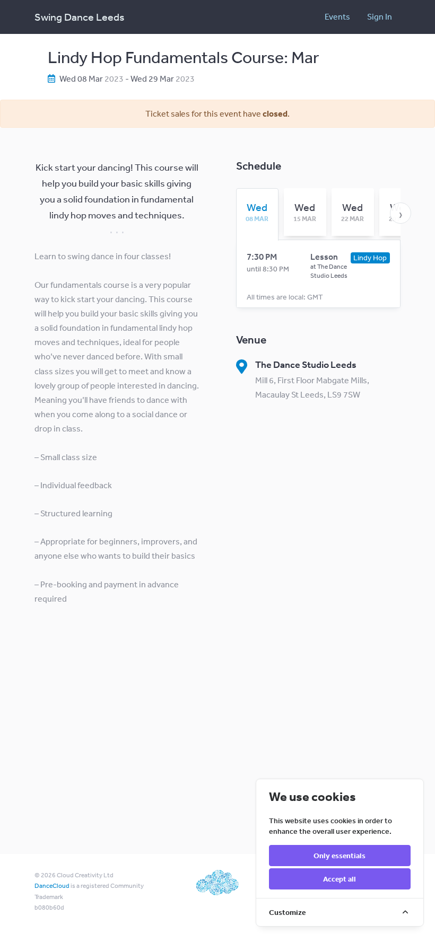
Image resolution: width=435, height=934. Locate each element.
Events (337, 16)
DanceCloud (51, 886)
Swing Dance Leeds (79, 17)
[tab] (257, 212)
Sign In (379, 16)
